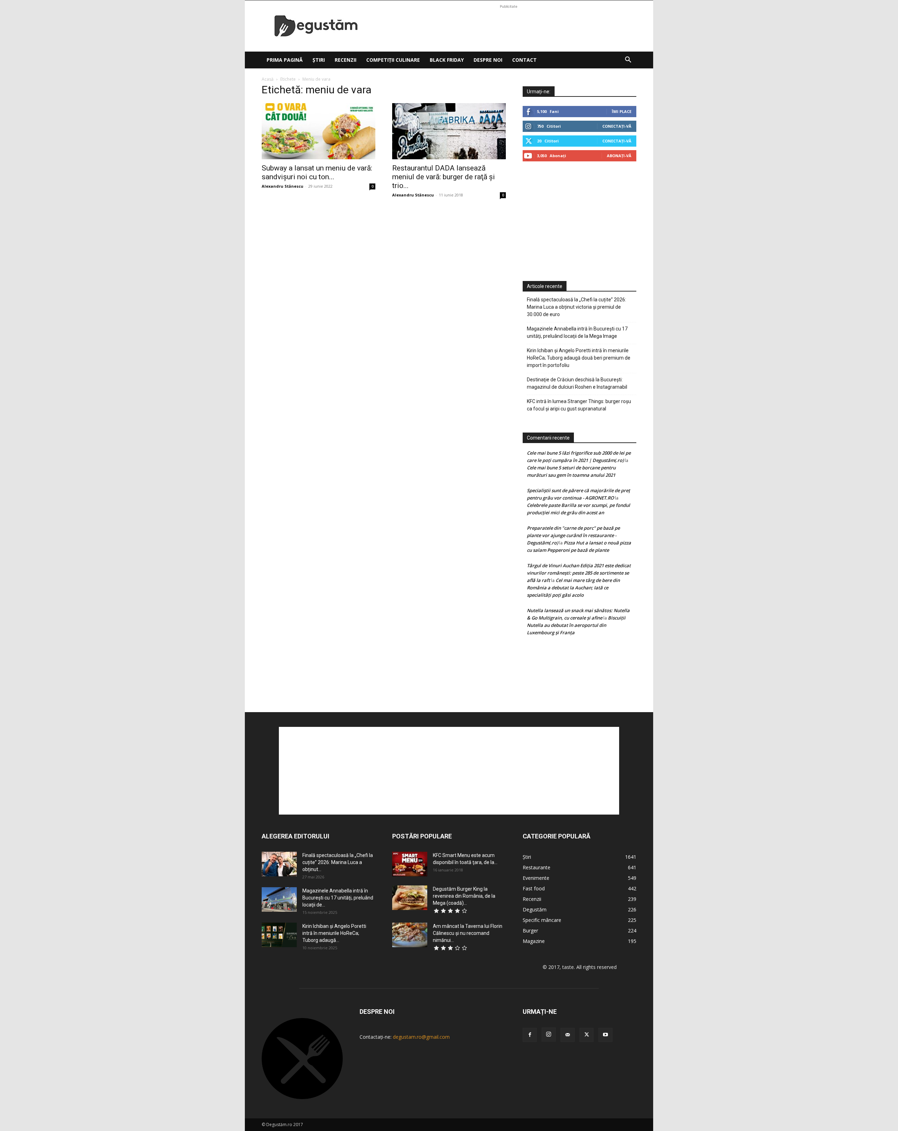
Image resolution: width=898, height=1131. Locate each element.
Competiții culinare (393, 59)
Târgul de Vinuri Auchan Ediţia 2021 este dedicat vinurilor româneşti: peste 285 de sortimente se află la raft (579, 572)
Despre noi (488, 59)
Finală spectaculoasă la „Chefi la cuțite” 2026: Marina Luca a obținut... (337, 862)
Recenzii (345, 59)
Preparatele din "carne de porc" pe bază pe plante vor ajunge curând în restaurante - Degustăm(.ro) (573, 535)
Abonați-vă (619, 155)
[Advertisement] (508, 26)
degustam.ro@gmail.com (421, 1036)
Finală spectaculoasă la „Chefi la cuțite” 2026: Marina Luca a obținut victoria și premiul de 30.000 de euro (576, 307)
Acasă (268, 79)
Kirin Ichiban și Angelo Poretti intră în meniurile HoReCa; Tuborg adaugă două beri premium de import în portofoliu (578, 358)
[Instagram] (549, 1035)
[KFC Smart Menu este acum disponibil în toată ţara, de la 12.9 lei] (409, 864)
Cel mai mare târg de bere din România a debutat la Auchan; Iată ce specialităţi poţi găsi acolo (573, 587)
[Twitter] (586, 1035)
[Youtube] (605, 1035)
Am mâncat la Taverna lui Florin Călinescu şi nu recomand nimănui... (467, 933)
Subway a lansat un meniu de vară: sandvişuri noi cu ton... (317, 172)
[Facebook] (530, 1035)
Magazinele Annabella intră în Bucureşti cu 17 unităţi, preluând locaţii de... (337, 898)
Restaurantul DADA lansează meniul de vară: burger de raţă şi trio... (443, 177)
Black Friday (447, 59)
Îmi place (621, 111)
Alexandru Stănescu (282, 186)
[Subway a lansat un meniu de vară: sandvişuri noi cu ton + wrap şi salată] (318, 131)
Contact (524, 59)
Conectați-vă (616, 126)
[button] (627, 60)
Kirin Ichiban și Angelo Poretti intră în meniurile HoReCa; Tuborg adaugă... (334, 933)
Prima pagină (285, 59)
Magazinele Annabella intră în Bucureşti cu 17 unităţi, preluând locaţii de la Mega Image (577, 332)
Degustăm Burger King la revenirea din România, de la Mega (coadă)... (464, 896)
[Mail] (568, 1035)
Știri (319, 59)
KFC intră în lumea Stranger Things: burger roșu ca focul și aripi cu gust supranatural (579, 405)
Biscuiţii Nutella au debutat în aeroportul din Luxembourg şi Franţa (576, 625)
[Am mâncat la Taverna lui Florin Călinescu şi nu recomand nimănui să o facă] (409, 935)
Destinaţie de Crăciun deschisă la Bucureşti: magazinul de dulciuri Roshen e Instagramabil (577, 383)
